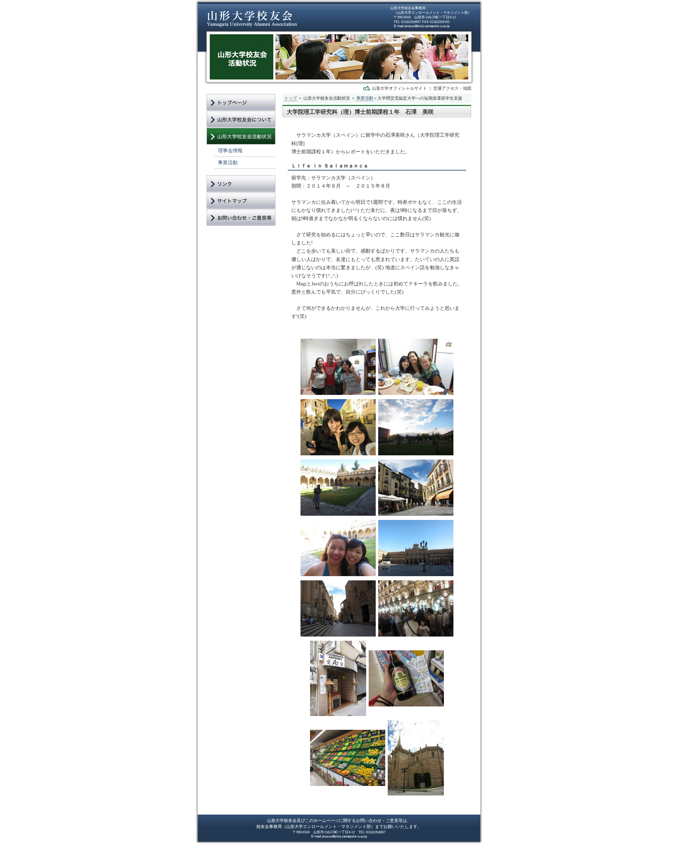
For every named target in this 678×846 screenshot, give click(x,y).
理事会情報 (230, 150)
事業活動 (228, 162)
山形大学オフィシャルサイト (399, 88)
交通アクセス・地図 (452, 88)
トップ (290, 98)
